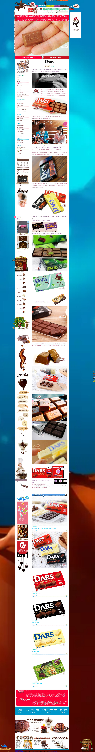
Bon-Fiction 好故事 (20, 125)
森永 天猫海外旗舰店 (28, 57)
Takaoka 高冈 (19, 96)
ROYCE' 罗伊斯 (20, 92)
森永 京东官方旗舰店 (55, 57)
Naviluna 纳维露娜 (20, 131)
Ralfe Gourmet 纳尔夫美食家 (22, 109)
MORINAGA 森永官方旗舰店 (76, 30)
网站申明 (21, 751)
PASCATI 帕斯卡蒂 (20, 133)
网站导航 (17, 751)
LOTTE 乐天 (19, 151)
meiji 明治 (19, 90)
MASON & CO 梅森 (20, 129)
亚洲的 (20, 218)
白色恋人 (18, 81)
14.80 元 (34, 596)
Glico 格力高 (19, 85)
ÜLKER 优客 (19, 158)
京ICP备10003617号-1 (53, 751)
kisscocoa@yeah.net (18, 750)
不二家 (18, 79)
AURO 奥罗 (19, 101)
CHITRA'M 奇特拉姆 (20, 127)
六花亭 (18, 77)
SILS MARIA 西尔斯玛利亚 (22, 94)
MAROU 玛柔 (19, 120)
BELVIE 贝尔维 (20, 118)
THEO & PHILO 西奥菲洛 (21, 111)
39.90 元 (34, 531)
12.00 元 (34, 686)
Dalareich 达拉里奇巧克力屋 (22, 234)
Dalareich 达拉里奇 (20, 103)
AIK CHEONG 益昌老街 (21, 148)
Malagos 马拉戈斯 (20, 105)
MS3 (17, 107)
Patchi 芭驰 (19, 154)
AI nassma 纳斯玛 (20, 140)
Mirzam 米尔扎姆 (20, 142)
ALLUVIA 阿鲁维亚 (20, 116)
